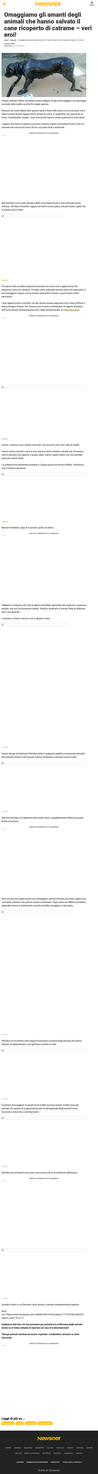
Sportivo (46, 1453)
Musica (70, 1448)
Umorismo (68, 1453)
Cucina (50, 1448)
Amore (8, 1448)
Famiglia (60, 1448)
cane (19, 1423)
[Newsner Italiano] (48, 4)
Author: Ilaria (9, 43)
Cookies (20, 1462)
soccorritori (45, 1423)
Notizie (89, 1448)
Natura (79, 1448)
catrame (30, 1423)
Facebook (5, 280)
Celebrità (39, 1448)
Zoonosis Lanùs (71, 310)
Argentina (8, 1423)
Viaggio (79, 1453)
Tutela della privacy (72, 1462)
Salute (18, 1453)
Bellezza (28, 1448)
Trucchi (57, 1453)
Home (6, 40)
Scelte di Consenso (49, 1470)
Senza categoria (32, 1453)
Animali (13, 40)
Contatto (55, 1462)
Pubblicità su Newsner (37, 1462)
